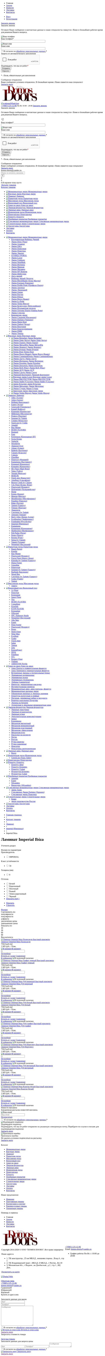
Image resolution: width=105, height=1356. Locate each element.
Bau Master (16, 427)
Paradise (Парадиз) (19, 501)
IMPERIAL (14, 857)
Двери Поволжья (18, 249)
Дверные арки (27, 210)
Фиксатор (15, 746)
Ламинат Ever (17, 446)
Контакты (10, 12)
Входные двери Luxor (42, 377)
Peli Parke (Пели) (18, 533)
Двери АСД (29, 370)
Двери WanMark (18, 262)
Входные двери (29, 194)
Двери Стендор (18, 313)
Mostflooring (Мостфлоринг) (23, 499)
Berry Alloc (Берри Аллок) (22, 517)
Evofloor (14, 636)
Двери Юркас (17, 297)
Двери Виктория (18, 327)
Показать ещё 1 (12, 899)
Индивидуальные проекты (23, 687)
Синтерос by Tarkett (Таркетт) (24, 577)
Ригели (14, 739)
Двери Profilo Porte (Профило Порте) (27, 285)
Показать (10, 903)
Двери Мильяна (18, 269)
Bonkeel (14, 432)
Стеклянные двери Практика (24, 794)
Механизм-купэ (18, 732)
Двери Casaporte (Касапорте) (23, 317)
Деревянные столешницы (22, 680)
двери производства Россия (23, 801)
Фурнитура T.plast (19, 774)
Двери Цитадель (35, 366)
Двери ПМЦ (16, 331)
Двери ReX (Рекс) (37, 368)
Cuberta (14, 455)
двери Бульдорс (34, 384)
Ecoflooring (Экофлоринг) (22, 519)
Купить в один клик (30, 1330)
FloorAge (15, 593)
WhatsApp (14, 103)
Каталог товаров (8, 185)
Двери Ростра (17, 294)
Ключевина (16, 721)
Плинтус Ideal (17, 765)
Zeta (13, 648)
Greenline (15, 565)
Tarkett (14, 581)
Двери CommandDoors (43, 356)
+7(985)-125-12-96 (9, 106)
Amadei (14, 425)
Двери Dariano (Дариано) (22, 320)
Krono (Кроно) (17, 494)
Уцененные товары (14, 1208)
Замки (14, 719)
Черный (12, 896)
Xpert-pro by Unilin (19, 423)
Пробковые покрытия (37, 219)
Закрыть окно (7, 84)
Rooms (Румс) (17, 538)
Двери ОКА (16, 246)
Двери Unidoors (18, 260)
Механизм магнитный (21, 723)
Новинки (10, 1199)
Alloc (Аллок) (17, 398)
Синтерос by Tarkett (19, 512)
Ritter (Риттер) (17, 503)
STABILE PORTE (19, 255)
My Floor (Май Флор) (20, 469)
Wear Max (15, 634)
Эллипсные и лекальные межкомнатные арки (31, 705)
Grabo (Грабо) (17, 579)
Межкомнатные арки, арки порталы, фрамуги (31, 689)
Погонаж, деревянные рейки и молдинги (29, 698)
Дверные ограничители (21, 712)
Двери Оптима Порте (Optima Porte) (27, 310)
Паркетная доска (30, 198)
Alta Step (15, 620)
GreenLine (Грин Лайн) (21, 758)
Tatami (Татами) (18, 542)
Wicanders (15, 783)
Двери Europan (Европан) (22, 283)
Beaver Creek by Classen (21, 482)
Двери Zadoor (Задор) (20, 324)
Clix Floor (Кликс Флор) (21, 485)
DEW (13, 652)
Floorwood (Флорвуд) (20, 487)
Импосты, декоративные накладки (26, 684)
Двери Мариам (17, 267)
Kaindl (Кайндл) (18, 409)
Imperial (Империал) (20, 524)
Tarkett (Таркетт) (18, 505)
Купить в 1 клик (8, 956)
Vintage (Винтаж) (18, 508)
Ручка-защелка (17, 742)
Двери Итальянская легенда (23, 308)
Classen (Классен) (19, 453)
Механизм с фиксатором (22, 730)
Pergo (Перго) (17, 535)
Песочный (13, 889)
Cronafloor (15, 604)
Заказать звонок (8, 23)
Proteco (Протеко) (19, 416)
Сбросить (10, 905)
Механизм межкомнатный (22, 726)
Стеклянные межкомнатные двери (54, 221)
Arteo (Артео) (17, 400)
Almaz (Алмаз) (17, 448)
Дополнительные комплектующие (26, 716)
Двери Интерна (18, 265)
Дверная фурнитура (34, 208)
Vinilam (14, 661)
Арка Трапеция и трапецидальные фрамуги (30, 671)
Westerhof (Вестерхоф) (20, 544)
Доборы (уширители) (20, 682)
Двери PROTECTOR (41, 379)
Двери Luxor (16, 258)
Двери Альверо (18, 244)
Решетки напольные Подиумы (24, 700)
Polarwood (15, 567)
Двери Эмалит (17, 253)
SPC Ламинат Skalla (20, 615)
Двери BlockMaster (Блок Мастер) (26, 281)
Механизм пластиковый (21, 728)
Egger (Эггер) (17, 405)
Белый (12, 884)
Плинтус (20, 217)
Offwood (15, 613)
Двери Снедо (31, 372)
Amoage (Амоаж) (18, 515)
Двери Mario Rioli (19, 322)
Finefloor (15, 654)
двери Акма (16, 790)
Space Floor (16, 597)
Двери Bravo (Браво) (20, 299)
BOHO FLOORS (18, 430)
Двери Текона (17, 333)
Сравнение (20, 956)
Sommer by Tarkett (19, 418)
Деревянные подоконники (22, 675)
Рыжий (12, 891)
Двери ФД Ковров (19, 271)
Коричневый (14, 886)
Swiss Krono (16, 439)
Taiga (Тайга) (17, 471)
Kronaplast (15, 611)
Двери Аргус (31, 359)
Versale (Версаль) (18, 473)
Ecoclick (14, 606)
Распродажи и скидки (15, 1204)
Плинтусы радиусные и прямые (25, 696)
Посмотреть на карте (10, 1272)
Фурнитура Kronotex (20, 771)
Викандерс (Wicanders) (21, 785)
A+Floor (14, 590)
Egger (13, 622)
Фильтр (4, 910)
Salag (13, 643)
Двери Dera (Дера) (19, 242)
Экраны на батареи (19, 703)
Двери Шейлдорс (18, 274)
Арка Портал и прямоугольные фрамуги (28, 668)
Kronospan (15, 595)
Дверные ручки (18, 714)
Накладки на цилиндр (21, 735)
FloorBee (15, 457)
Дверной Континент (40, 375)
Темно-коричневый (17, 894)
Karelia (14, 551)
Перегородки (26, 214)
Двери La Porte (17, 301)
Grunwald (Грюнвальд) (21, 407)
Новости (10, 8)
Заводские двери (35, 391)
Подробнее (6, 953)
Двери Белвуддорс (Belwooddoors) (26, 306)
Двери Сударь (32, 388)
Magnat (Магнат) (18, 496)
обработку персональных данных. (31, 51)
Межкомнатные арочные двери (25, 691)
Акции (9, 5)
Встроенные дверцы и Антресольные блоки (30, 673)
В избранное (6, 958)
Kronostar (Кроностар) (20, 411)
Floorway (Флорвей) (20, 460)
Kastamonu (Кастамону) (21, 462)
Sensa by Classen (18, 540)
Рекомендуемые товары (16, 1206)
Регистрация (11, 19)
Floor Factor (16, 625)
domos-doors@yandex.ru (81, 1249)
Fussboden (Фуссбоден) (21, 521)
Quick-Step (15, 641)
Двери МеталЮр (35, 345)
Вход (8, 17)
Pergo (13, 629)
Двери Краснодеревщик (21, 329)
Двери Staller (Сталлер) (44, 382)
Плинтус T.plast (18, 769)
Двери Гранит (32, 343)
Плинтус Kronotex (19, 767)
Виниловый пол (30, 203)
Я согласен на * (25, 1120)
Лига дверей (16, 276)
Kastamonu (15, 526)
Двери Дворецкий (19, 290)
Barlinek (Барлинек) (19, 572)
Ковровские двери (19, 315)
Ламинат (20, 196)
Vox (13, 599)
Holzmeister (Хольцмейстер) (23, 489)
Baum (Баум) (16, 549)
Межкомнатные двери (37, 191)
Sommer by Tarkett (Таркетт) (23, 570)
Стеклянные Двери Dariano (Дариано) (27, 792)
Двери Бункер (32, 349)
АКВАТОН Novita (19, 664)
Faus (13, 434)
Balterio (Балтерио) (19, 450)
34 (10, 866)
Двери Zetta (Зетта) (38, 340)
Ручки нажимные (19, 744)
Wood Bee (15, 574)
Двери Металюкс (36, 386)
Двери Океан (17, 292)
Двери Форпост (34, 347)
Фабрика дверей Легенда (22, 278)
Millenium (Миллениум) (21, 414)
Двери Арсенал (18, 288)
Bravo (13, 753)
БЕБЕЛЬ (15, 476)
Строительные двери (36, 224)
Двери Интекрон (36, 361)
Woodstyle (15, 443)
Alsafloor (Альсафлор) (20, 480)
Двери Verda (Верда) (20, 304)
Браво (13, 799)
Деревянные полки (19, 677)
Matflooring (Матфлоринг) (22, 531)
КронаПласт (16, 650)
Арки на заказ (27, 205)
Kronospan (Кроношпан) (21, 528)
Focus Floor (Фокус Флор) (22, 558)
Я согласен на (25, 51)
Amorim (14, 778)
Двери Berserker (34, 338)
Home (13, 492)
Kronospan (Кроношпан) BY (23, 437)
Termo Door (29, 352)
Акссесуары (24, 226)
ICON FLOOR (17, 609)
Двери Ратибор (33, 363)
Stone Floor (16, 632)
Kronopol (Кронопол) (20, 464)
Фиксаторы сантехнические (23, 749)
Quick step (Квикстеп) (20, 478)
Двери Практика (18, 251)
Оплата (9, 230)
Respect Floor (17, 659)
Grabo (13, 638)
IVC (13, 657)
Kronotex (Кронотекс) (20, 466)
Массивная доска (31, 201)
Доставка (10, 10)
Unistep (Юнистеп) (19, 421)
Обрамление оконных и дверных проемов (29, 693)
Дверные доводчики (20, 710)
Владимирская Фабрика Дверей (25, 239)
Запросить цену (24, 1351)
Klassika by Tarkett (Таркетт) (23, 560)
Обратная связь (7, 1281)
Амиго (14, 586)
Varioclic (14, 441)
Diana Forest (16, 563)
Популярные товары (15, 1201)
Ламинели (15, 510)
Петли (14, 737)
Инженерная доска (33, 212)
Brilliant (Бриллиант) (20, 402)
